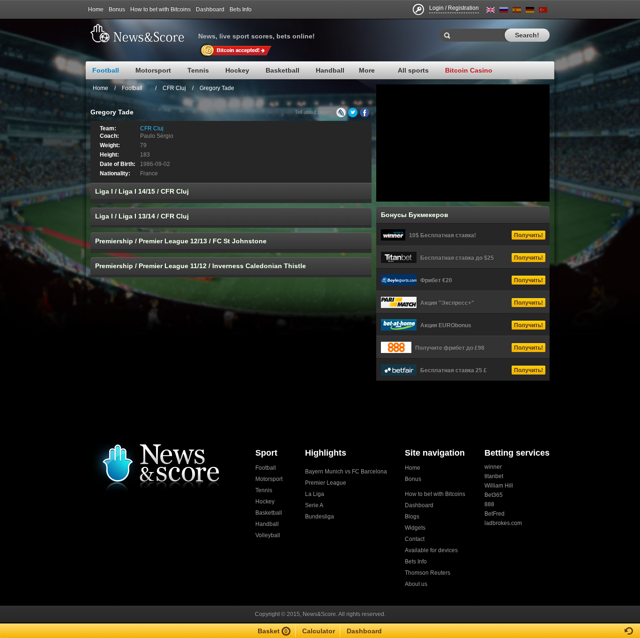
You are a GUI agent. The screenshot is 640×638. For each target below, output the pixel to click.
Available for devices (431, 550)
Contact (414, 539)
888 (489, 504)
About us (416, 584)
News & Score (141, 33)
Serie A (314, 505)
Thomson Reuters (427, 573)
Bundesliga (319, 516)
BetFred (494, 513)
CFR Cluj (174, 88)
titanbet (493, 476)
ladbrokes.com (503, 523)
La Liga (314, 494)
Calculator (318, 631)
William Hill (498, 485)
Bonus (117, 9)
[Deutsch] (529, 11)
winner (493, 467)
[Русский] (503, 11)
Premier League (325, 483)
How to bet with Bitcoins (160, 9)
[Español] (516, 11)
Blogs (412, 516)
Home (96, 9)
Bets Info (241, 9)
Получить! (528, 235)
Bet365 (493, 495)
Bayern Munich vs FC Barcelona (346, 471)
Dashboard (210, 9)
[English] (490, 11)
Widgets (415, 528)
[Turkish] (543, 11)
